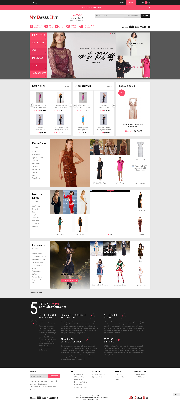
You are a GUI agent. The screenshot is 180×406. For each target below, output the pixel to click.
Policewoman (36, 271)
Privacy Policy (120, 377)
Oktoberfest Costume (39, 256)
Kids (33, 283)
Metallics (35, 166)
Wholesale (141, 374)
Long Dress (35, 215)
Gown (34, 50)
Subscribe (54, 376)
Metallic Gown (140, 184)
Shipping (79, 379)
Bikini (34, 65)
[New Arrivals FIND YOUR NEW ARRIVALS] (110, 191)
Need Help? (77, 15)
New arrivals (83, 86)
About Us (119, 374)
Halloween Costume (38, 259)
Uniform (34, 274)
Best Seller (38, 86)
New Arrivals (36, 152)
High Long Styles (37, 158)
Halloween (37, 58)
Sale (33, 175)
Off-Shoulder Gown (100, 183)
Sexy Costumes (37, 253)
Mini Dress (120, 183)
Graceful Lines (36, 169)
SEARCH (145, 16)
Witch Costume (37, 265)
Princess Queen (37, 277)
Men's (34, 268)
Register (131, 2)
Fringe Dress (36, 178)
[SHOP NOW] (133, 44)
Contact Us (79, 374)
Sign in (122, 2)
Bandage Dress (38, 73)
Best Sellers (38, 42)
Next (113, 55)
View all (66, 86)
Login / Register (100, 374)
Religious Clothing (38, 280)
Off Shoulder (36, 223)
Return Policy (80, 377)
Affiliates (141, 377)
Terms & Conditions (85, 396)
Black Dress (35, 221)
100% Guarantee (81, 387)
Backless (35, 226)
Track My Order (100, 377)
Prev (49, 55)
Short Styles (36, 163)
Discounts (79, 385)
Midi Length (35, 160)
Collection (35, 172)
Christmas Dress (37, 262)
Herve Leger (38, 35)
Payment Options (81, 382)
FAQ (118, 379)
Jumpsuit (35, 209)
